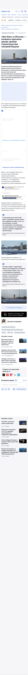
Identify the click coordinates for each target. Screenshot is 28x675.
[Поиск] (22, 11)
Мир (9, 14)
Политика (3, 14)
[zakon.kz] (5, 11)
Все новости (4, 27)
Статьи (19, 14)
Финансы (13, 14)
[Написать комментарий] (14, 384)
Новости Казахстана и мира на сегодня (11, 25)
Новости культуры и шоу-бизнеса (10, 29)
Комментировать (21, 389)
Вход (25, 380)
